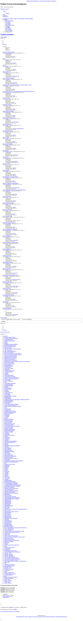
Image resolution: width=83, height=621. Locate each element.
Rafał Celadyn (15, 292)
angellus (7, 118)
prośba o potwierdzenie (7, 209)
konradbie (7, 250)
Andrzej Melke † (16, 122)
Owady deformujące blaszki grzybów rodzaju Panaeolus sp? (14, 189)
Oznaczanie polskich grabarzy (8, 52)
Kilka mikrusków (6, 170)
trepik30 (7, 59)
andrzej (6, 276)
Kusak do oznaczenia (7, 255)
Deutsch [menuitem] (9, 24)
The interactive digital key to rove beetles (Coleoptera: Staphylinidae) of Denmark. (19, 91)
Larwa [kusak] (6, 150)
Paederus (4, 65)
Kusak (4, 58)
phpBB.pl (15, 609)
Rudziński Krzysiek (16, 279)
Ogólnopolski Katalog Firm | (61, 616)
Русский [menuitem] (9, 28)
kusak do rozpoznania (7, 308)
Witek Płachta (8, 184)
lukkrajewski (7, 112)
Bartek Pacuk (15, 161)
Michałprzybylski (8, 151)
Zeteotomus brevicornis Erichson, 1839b (10, 275)
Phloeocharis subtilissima (8, 143)
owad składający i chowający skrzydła (10, 176)
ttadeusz (6, 72)
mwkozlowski (8, 230)
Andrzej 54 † (15, 273)
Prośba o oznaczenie (7, 71)
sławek (6, 197)
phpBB (10, 607)
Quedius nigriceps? (6, 97)
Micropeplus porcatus (7, 124)
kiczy (6, 164)
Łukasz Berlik (8, 158)
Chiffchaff (7, 263)
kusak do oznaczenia (7, 196)
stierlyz (14, 253)
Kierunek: (25, 319)
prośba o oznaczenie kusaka (8, 202)
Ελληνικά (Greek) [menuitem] (10, 25)
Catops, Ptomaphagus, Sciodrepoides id (10, 242)
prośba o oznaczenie (7, 288)
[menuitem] (7, 13)
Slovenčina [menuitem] (9, 29)
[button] (5, 44)
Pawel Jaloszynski (8, 53)
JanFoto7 (14, 200)
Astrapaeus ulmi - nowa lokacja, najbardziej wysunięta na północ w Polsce (17, 84)
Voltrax (6, 302)
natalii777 (7, 269)
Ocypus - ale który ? (7, 163)
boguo (6, 85)
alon (6, 99)
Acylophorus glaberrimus (8, 130)
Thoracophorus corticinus (8, 262)
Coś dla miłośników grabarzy (8, 294)
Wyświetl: (3, 319)
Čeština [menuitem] (8, 21)
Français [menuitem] (8, 23)
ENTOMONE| (19, 616)
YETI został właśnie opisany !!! (9, 222)
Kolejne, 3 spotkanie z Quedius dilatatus (10, 183)
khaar (14, 305)
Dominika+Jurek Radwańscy (18, 128)
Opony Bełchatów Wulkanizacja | (49, 616)
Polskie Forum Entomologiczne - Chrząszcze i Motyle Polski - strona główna (41, 1)
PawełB (14, 233)
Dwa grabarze (5, 301)
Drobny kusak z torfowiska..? (8, 111)
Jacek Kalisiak (8, 223)
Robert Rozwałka (16, 187)
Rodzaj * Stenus (6, 137)
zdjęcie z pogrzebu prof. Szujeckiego (10, 229)
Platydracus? (5, 157)
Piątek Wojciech (16, 76)
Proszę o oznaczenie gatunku (8, 78)
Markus (6, 295)
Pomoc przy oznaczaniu (7, 281)
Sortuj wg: (15, 319)
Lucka (14, 56)
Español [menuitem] (11, 30)
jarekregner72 (15, 240)
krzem (14, 227)
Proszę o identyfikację (7, 235)
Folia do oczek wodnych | (38, 616)
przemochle (7, 190)
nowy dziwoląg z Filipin (7, 216)
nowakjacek (7, 79)
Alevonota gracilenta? (7, 104)
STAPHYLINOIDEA (7, 34)
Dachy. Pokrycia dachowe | (27, 616)
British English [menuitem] (10, 20)
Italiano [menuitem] (8, 26)
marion (14, 115)
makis (6, 243)
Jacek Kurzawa (8, 92)
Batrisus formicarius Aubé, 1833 (9, 117)
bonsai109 (7, 236)
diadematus (7, 177)
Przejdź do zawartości (4, 9)
